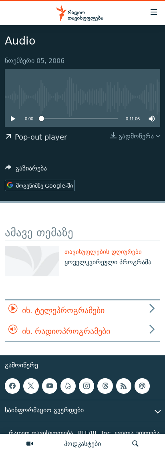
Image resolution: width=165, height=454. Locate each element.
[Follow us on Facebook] (12, 385)
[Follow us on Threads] (105, 385)
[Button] (26, 170)
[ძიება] (135, 444)
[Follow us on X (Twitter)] (30, 385)
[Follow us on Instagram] (86, 385)
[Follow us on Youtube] (49, 385)
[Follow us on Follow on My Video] (68, 385)
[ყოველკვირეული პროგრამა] (32, 261)
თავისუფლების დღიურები (103, 252)
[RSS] (123, 385)
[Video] (30, 444)
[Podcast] (142, 385)
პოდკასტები (82, 443)
